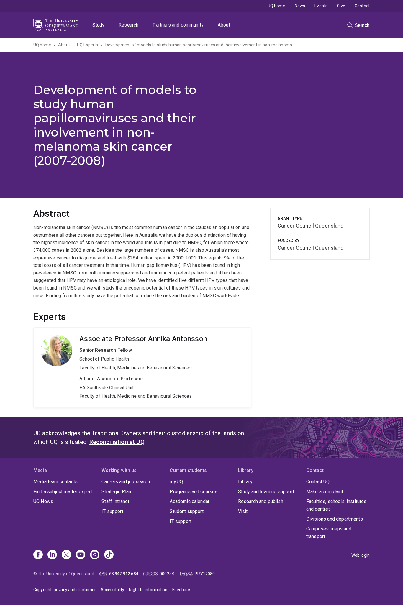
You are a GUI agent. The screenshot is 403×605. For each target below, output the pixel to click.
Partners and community (178, 25)
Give (341, 6)
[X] (66, 555)
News (300, 6)
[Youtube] (80, 555)
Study (98, 25)
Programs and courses (193, 491)
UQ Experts (87, 44)
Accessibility (112, 589)
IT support (112, 511)
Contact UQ (318, 481)
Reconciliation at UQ (117, 441)
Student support (186, 511)
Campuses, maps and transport (328, 532)
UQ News (43, 501)
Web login (360, 555)
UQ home (276, 6)
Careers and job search (125, 481)
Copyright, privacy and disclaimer (64, 589)
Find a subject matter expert (62, 491)
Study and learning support (266, 491)
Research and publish (260, 501)
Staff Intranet (115, 501)
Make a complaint (324, 491)
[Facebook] (38, 555)
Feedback (181, 589)
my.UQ (176, 481)
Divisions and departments (334, 519)
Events (320, 6)
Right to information (148, 589)
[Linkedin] (52, 555)
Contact (362, 6)
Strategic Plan (116, 491)
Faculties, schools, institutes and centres (336, 505)
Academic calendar (189, 501)
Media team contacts (55, 481)
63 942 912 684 (123, 573)
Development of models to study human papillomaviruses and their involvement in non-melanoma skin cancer (201, 44)
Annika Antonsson (142, 367)
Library (245, 481)
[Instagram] (94, 555)
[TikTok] (109, 555)
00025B (167, 573)
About (224, 25)
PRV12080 (205, 573)
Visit (243, 511)
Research (128, 25)
